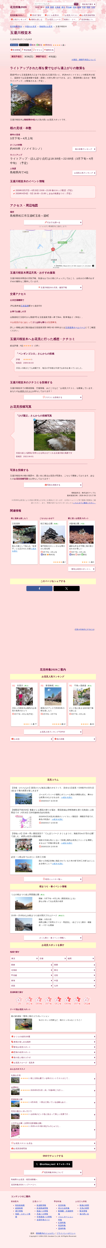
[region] (53, 249)
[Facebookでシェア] (39, 588)
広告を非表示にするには (84, 629)
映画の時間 (84, 1205)
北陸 (74, 7)
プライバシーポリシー (66, 1233)
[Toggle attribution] (93, 265)
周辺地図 (27, 50)
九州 (93, 7)
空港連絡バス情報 (44, 1217)
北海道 (57, 7)
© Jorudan (87, 266)
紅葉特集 (62, 1223)
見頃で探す (37, 15)
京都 (41, 958)
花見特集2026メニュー (18, 15)
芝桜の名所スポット (22, 1052)
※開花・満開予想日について (83, 60)
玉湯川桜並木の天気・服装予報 (54, 287)
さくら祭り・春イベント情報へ (52, 938)
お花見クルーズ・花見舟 (24, 1063)
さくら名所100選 (54, 15)
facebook (15, 45)
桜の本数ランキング (83, 149)
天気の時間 (84, 1208)
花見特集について (88, 19)
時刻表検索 (20, 1205)
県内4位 (48, 45)
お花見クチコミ (71, 15)
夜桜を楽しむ (37, 19)
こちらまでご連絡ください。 (84, 503)
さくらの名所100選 (22, 1037)
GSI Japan (78, 266)
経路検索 (19, 1208)
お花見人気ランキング (83, 173)
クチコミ (38, 50)
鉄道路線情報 (42, 1208)
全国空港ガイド (43, 1220)
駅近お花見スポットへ (81, 569)
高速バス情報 (42, 1214)
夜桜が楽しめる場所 (22, 1042)
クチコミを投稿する (53, 397)
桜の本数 (60, 739)
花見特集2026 (18, 7)
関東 (47, 7)
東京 (13, 958)
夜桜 (34, 45)
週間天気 (50, 50)
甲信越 (69, 7)
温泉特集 (62, 1228)
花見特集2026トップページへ (23, 1185)
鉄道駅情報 (41, 1205)
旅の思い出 (84, 1214)
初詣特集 (62, 1225)
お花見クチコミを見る (23, 1143)
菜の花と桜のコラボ (22, 1057)
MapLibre (67, 266)
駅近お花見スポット (22, 1047)
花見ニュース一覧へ (53, 879)
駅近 (40, 45)
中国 (84, 7)
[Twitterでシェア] (67, 588)
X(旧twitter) (24, 45)
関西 (52, 7)
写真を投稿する (53, 485)
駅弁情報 (83, 1211)
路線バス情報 (42, 1211)
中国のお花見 (30, 26)
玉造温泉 (25, 306)
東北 (63, 7)
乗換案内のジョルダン (45, 1233)
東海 (79, 7)
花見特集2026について (53, 1172)
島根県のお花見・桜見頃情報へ (24, 1179)
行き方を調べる (53, 222)
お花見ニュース (54, 19)
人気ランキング (19, 19)
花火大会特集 (63, 1208)
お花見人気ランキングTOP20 (52, 732)
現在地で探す (87, 4)
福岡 (69, 958)
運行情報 (19, 1211)
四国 (88, 7)
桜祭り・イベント (71, 19)
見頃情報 (16, 50)
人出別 (17, 739)
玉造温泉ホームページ (75, 327)
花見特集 (62, 1205)
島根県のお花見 (46, 26)
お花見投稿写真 (88, 15)
